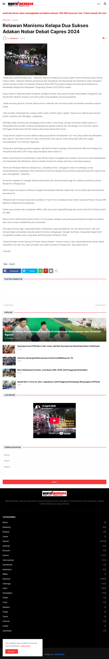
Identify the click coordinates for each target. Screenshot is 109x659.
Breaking (54, 527)
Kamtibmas (54, 565)
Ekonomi (54, 550)
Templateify (59, 654)
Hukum (54, 555)
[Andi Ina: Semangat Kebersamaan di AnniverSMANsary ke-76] (9, 361)
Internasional (54, 560)
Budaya (54, 532)
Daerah (15, 20)
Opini (54, 588)
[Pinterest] (45, 271)
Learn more (25, 646)
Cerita (54, 536)
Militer (54, 574)
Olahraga (54, 583)
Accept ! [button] (11, 651)
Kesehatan (54, 569)
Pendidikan (54, 593)
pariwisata (54, 631)
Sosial (54, 612)
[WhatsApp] (40, 271)
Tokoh (54, 616)
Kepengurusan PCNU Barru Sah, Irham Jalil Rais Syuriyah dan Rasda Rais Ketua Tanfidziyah (58, 346)
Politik (54, 597)
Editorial (54, 546)
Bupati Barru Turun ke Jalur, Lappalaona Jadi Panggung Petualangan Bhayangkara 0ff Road (58, 382)
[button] (3, 4)
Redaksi (54, 607)
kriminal (54, 621)
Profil (54, 602)
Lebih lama (100, 305)
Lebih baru (8, 305)
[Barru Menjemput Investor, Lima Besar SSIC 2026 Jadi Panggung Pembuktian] (9, 373)
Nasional (54, 579)
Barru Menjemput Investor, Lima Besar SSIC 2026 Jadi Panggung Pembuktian (52, 370)
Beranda (6, 20)
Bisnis (54, 522)
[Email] (51, 271)
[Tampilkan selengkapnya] (56, 271)
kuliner (54, 626)
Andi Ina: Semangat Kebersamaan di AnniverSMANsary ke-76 (45, 358)
